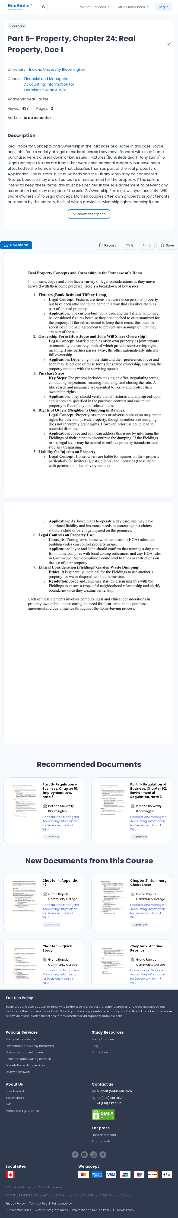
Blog (95, 1046)
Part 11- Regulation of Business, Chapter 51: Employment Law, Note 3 (60, 790)
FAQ (8, 1104)
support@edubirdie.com (105, 1016)
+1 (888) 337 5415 (109, 1103)
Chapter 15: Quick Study (57, 948)
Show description (92, 214)
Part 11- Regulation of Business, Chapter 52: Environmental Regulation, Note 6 (148, 790)
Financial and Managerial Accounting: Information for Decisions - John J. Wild (49, 84)
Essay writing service (20, 1039)
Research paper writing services (28, 1059)
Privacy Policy (15, 1203)
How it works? (15, 1091)
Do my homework (18, 1072)
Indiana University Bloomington (57, 69)
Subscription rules (18, 1210)
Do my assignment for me (24, 1052)
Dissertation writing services (25, 1065)
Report (110, 245)
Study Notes (100, 1052)
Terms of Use (38, 1203)
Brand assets (101, 1141)
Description (21, 135)
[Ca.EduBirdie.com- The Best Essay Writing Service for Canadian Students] (10, 1177)
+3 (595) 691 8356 (110, 1098)
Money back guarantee (22, 1111)
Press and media (104, 1135)
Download (19, 245)
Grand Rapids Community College (62, 896)
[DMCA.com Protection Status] (132, 1115)
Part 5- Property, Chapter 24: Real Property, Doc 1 (71, 44)
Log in (163, 7)
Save (170, 245)
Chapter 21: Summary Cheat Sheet (148, 882)
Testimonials (15, 1098)
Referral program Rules (51, 1210)
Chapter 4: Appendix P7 (60, 882)
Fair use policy (62, 1203)
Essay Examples (103, 1039)
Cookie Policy (125, 1210)
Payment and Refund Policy (91, 1210)
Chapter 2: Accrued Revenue (146, 948)
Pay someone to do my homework (30, 1046)
